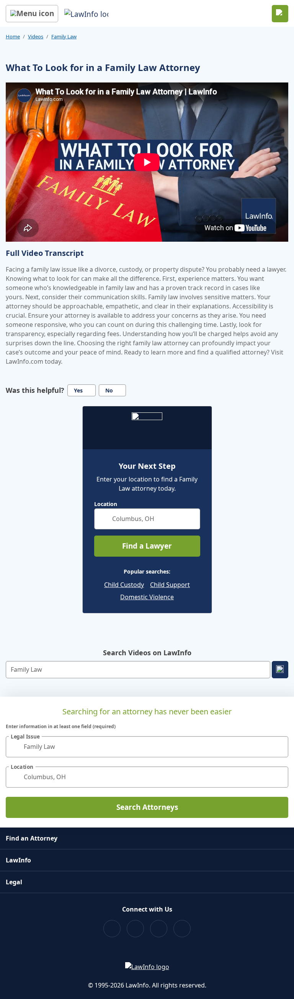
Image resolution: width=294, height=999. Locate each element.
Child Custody (124, 584)
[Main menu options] (32, 13)
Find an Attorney (31, 838)
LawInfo (18, 860)
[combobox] (147, 518)
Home (13, 36)
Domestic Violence (147, 597)
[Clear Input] (191, 518)
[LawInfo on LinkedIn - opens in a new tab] (182, 928)
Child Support (170, 584)
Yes (78, 390)
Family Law (64, 36)
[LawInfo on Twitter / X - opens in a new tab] (135, 928)
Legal (14, 882)
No (109, 390)
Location (105, 504)
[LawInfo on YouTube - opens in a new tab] (158, 928)
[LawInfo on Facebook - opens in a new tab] (112, 928)
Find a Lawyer (147, 546)
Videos (35, 36)
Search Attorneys (147, 807)
